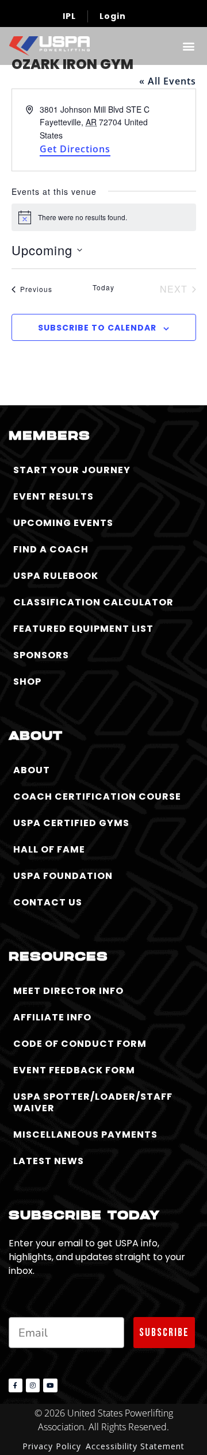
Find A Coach (51, 549)
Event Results (53, 496)
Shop (27, 681)
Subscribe (164, 1332)
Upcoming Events (63, 522)
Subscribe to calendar (97, 327)
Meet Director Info (68, 990)
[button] (188, 45)
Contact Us (47, 902)
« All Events (167, 81)
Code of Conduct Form (80, 1043)
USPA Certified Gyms (71, 823)
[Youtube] (50, 1385)
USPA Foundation (63, 875)
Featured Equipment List (83, 628)
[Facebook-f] (15, 1385)
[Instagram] (33, 1385)
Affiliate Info (52, 1017)
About (31, 770)
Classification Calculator (93, 602)
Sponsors (41, 655)
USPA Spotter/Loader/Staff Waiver (92, 1102)
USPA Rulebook (55, 575)
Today (103, 287)
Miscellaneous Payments (85, 1134)
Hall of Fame (49, 849)
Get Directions (75, 149)
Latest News (48, 1161)
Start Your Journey (72, 470)
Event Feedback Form (74, 1070)
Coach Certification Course (97, 796)
